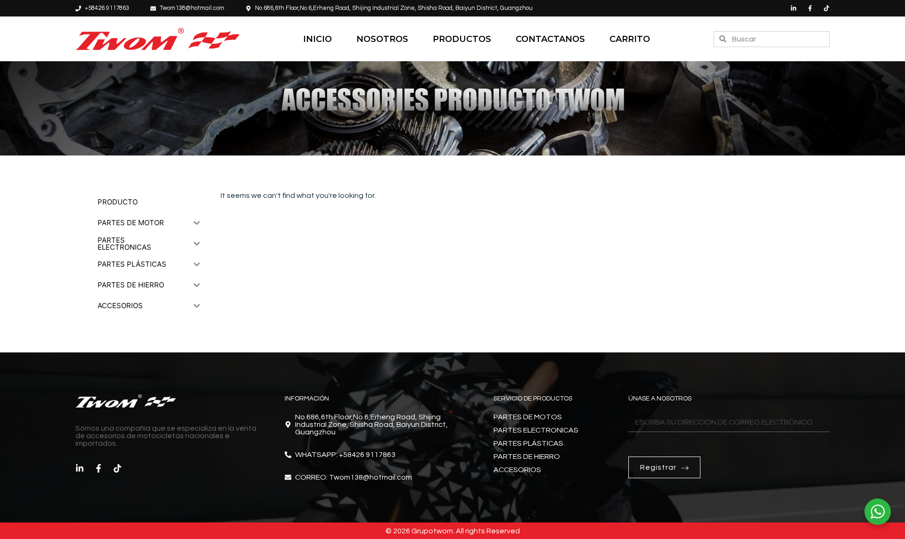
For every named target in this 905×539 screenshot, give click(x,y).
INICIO (317, 39)
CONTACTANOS (550, 39)
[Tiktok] (826, 8)
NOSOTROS (382, 39)
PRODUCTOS (462, 39)
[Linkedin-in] (793, 8)
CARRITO (629, 39)
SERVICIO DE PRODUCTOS (533, 398)
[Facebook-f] (810, 8)
